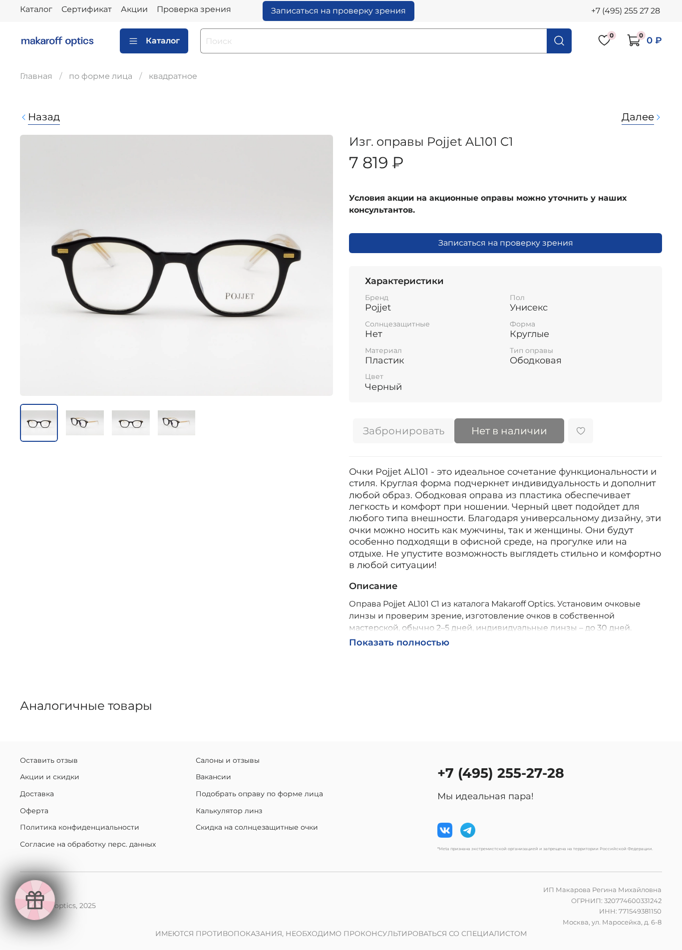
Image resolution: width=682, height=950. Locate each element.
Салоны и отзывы (228, 760)
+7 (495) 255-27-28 (500, 773)
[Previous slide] (36, 266)
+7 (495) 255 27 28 (625, 10)
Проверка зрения (194, 9)
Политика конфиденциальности (79, 827)
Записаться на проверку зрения (338, 10)
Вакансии (213, 776)
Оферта (34, 810)
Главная (36, 76)
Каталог (36, 9)
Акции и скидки (49, 776)
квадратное (173, 76)
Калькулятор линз (229, 810)
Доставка (37, 793)
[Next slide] (317, 266)
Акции (134, 9)
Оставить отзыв (49, 760)
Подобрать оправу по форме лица (259, 793)
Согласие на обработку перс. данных (88, 844)
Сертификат (86, 9)
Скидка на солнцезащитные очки (257, 827)
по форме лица (100, 76)
